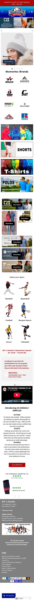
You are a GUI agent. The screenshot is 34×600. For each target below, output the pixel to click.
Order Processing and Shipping (11, 562)
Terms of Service (7, 570)
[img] (17, 476)
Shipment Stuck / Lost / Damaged (12, 518)
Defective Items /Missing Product (12, 520)
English (20, 598)
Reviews (4, 572)
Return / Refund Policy (9, 568)
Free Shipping (6, 564)
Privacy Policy (6, 566)
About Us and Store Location (11, 556)
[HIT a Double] (17, 12)
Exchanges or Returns (8, 516)
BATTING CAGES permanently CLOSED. (14, 558)
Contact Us (5, 560)
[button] (15, 496)
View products (8, 61)
